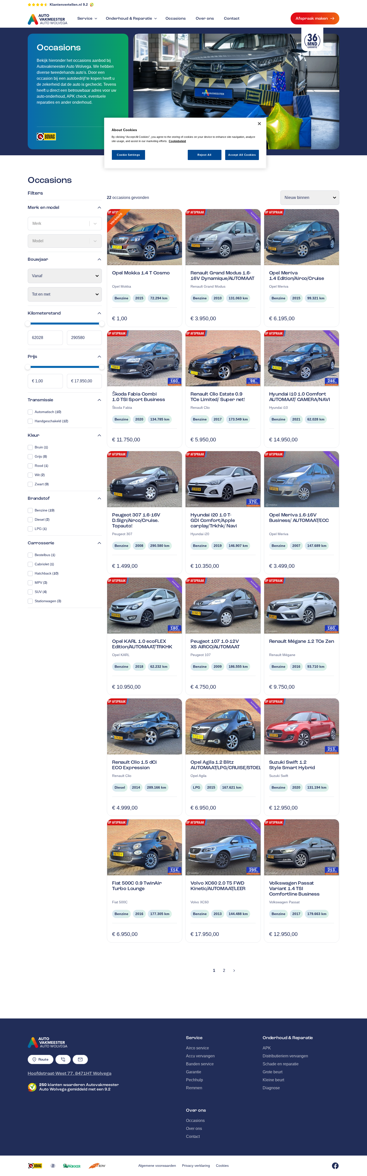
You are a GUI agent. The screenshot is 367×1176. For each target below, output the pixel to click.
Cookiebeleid (177, 141)
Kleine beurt (273, 1080)
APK (267, 1048)
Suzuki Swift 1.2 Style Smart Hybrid (292, 765)
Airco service (197, 1048)
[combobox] (32, 224)
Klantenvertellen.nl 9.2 (69, 4)
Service (84, 18)
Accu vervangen (200, 1056)
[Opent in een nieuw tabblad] (46, 136)
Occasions (176, 18)
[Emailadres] (80, 1059)
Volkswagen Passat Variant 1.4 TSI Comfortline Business (294, 888)
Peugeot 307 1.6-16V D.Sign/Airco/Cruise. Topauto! (136, 520)
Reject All (204, 154)
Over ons (205, 18)
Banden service (200, 1064)
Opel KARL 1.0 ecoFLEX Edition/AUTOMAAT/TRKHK (142, 644)
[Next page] (234, 971)
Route (43, 1059)
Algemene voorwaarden (157, 1166)
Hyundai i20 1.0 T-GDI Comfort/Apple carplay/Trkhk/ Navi (213, 520)
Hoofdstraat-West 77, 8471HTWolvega (69, 1073)
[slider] (28, 324)
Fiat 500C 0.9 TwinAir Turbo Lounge (137, 886)
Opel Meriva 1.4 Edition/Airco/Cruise (296, 275)
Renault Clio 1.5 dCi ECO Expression (134, 765)
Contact (231, 18)
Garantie (193, 1072)
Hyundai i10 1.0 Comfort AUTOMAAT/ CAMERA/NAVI (299, 397)
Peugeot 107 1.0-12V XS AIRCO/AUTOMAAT (215, 644)
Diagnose (271, 1088)
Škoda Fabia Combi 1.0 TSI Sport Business (138, 397)
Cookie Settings (128, 154)
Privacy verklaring (196, 1166)
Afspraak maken (312, 18)
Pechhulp (194, 1080)
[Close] (259, 123)
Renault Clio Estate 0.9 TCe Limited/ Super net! (217, 397)
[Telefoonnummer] (63, 1059)
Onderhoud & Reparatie (129, 18)
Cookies (222, 1166)
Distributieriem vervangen (285, 1056)
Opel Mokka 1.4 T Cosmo (141, 273)
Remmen (194, 1088)
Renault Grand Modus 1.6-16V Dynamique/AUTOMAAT (222, 275)
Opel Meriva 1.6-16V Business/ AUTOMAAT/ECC (299, 517)
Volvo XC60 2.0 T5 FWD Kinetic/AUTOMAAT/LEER (217, 886)
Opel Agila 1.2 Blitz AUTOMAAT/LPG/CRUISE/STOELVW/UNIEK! (237, 765)
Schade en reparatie (281, 1064)
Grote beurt (272, 1072)
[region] (185, 143)
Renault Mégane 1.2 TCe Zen (301, 641)
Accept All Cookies (242, 154)
